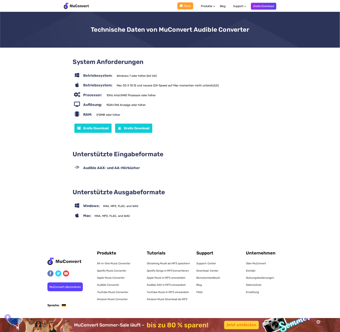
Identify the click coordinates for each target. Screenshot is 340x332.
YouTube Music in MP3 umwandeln (168, 292)
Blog (222, 6)
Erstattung (252, 292)
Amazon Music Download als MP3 (167, 299)
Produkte (206, 6)
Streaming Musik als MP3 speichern (168, 263)
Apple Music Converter (111, 277)
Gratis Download (263, 6)
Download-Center (207, 270)
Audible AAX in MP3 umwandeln (166, 284)
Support (238, 6)
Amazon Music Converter (112, 299)
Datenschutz (253, 284)
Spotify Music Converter (111, 270)
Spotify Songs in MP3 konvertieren (168, 270)
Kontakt (250, 270)
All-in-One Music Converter (113, 263)
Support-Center (206, 263)
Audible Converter (108, 284)
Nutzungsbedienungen (260, 277)
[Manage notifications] (8, 317)
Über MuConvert (256, 263)
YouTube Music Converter (112, 292)
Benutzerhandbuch (208, 277)
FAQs (199, 292)
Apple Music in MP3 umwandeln (166, 277)
